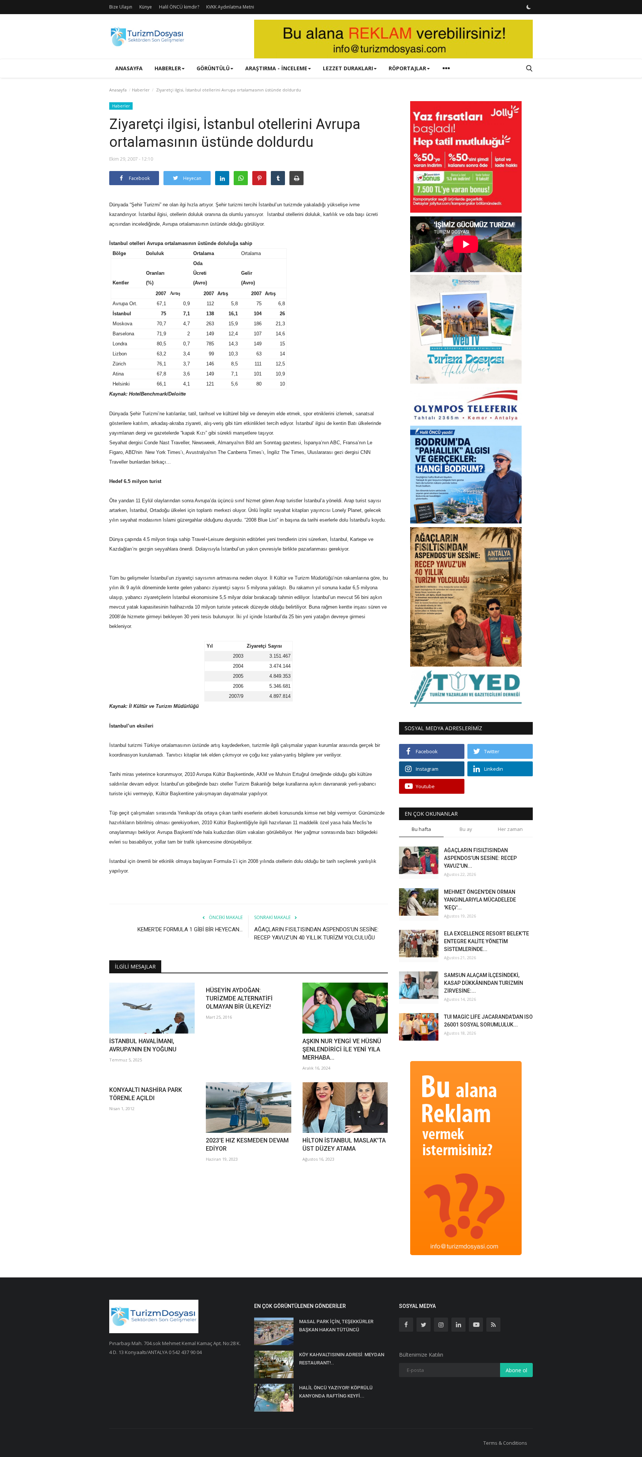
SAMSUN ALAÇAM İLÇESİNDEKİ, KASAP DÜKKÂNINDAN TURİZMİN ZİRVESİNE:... (483, 983)
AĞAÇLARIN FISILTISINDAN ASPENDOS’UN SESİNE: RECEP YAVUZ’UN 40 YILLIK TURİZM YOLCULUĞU (316, 933)
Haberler (141, 90)
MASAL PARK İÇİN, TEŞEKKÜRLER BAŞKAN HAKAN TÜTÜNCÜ (336, 1325)
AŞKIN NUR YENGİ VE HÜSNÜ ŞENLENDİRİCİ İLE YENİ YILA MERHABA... (341, 1049)
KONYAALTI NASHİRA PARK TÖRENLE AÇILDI (145, 1094)
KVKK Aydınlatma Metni (230, 7)
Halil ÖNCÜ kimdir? (179, 7)
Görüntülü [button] (213, 68)
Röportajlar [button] (407, 68)
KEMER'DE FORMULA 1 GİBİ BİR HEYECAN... (190, 929)
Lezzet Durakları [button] (348, 68)
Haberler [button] (168, 68)
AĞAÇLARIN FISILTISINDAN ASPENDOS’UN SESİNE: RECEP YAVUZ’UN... (480, 858)
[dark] (529, 7)
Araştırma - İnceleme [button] (276, 68)
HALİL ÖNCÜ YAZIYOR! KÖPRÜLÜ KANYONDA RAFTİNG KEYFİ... (336, 1392)
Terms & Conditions (505, 1443)
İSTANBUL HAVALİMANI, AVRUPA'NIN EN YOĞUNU (142, 1045)
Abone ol (516, 1370)
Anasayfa (129, 68)
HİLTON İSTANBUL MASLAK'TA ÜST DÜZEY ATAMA (344, 1144)
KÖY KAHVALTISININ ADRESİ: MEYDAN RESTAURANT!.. (341, 1359)
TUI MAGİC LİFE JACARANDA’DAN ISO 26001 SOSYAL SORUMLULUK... (488, 1021)
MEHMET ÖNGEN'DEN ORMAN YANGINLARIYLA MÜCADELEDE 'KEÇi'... (480, 899)
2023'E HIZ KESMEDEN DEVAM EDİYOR (247, 1144)
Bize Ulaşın (120, 7)
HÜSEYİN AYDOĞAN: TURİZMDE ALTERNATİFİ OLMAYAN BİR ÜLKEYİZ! (239, 998)
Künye (145, 7)
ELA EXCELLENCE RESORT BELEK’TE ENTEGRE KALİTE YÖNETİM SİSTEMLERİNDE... (486, 941)
